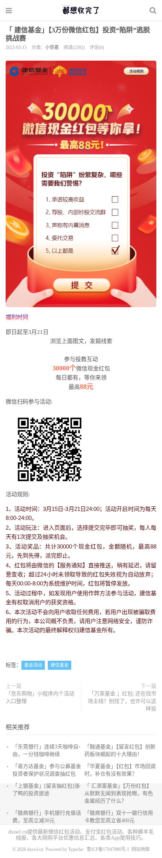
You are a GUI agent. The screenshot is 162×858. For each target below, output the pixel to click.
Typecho (75, 849)
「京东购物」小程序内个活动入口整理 (40, 697)
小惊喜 (52, 47)
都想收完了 (81, 10)
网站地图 (140, 849)
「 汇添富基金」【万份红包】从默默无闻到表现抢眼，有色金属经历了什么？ (118, 793)
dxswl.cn (35, 849)
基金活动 (33, 665)
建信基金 (59, 665)
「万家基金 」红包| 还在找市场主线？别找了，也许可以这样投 (122, 701)
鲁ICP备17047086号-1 (108, 849)
